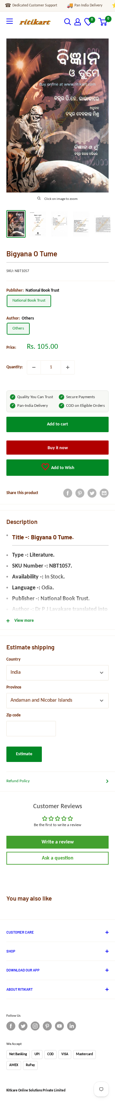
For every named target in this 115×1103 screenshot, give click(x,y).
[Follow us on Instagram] (35, 1026)
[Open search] (67, 21)
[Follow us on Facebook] (10, 1026)
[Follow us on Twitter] (23, 1026)
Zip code (13, 715)
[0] (88, 24)
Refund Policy (18, 781)
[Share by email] (104, 493)
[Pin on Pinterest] (79, 493)
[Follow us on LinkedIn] (71, 1026)
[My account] (77, 21)
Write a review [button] (58, 842)
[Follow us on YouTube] (59, 1026)
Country (13, 659)
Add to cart (57, 424)
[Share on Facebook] (67, 493)
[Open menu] (9, 21)
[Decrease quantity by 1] (34, 367)
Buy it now (58, 448)
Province (13, 687)
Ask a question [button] (57, 858)
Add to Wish (62, 468)
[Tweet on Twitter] (92, 493)
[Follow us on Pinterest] (47, 1026)
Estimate (24, 754)
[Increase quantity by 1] (67, 367)
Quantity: (14, 367)
